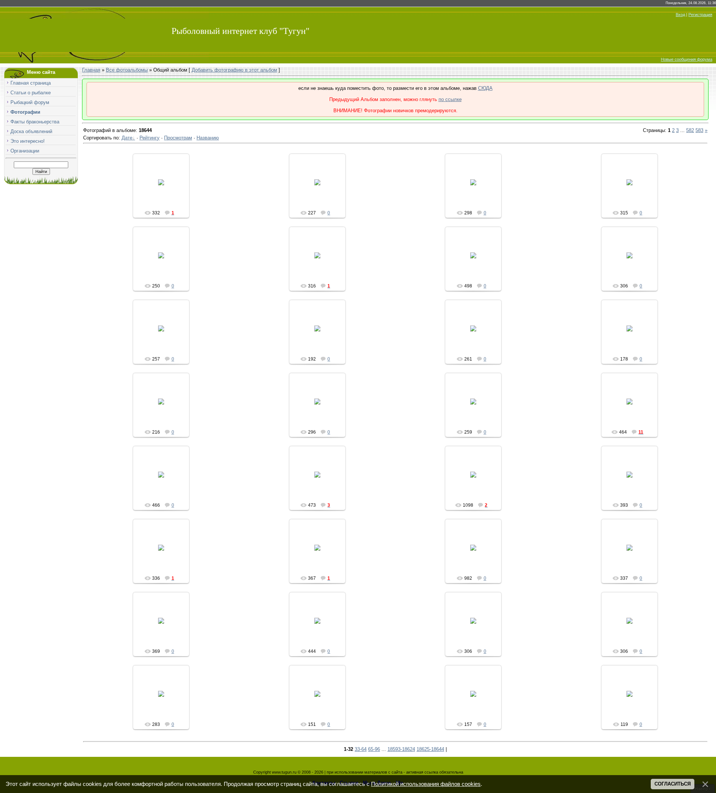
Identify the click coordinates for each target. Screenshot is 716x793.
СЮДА (485, 88)
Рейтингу (149, 138)
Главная (91, 70)
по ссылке (450, 99)
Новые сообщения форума (686, 59)
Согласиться (672, 784)
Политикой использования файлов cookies (426, 784)
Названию (208, 138)
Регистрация (700, 14)
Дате (127, 138)
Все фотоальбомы (127, 70)
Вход (680, 14)
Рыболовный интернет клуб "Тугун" (241, 31)
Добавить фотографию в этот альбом (234, 70)
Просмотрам (178, 138)
